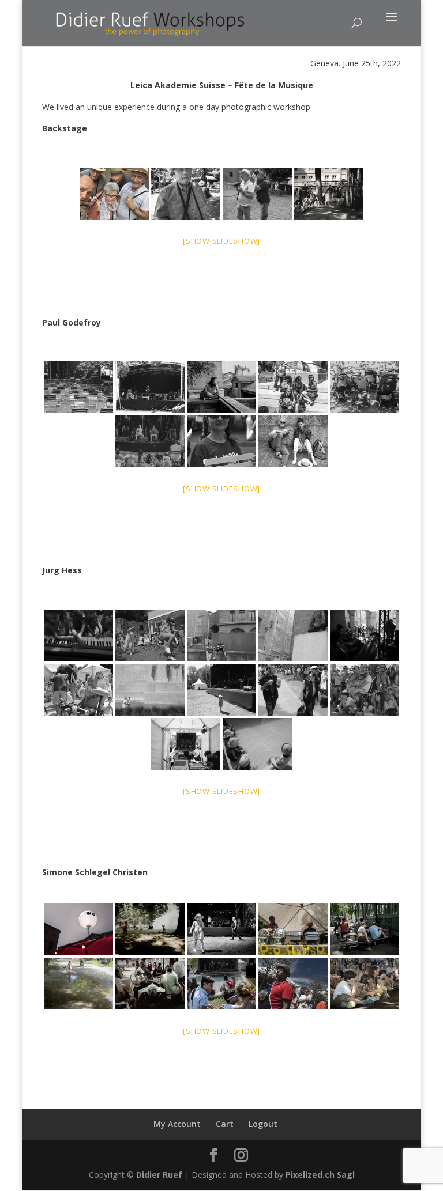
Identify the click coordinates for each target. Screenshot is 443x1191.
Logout (263, 1123)
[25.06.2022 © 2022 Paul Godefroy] (78, 387)
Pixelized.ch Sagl (320, 1174)
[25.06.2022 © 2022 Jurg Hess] (78, 635)
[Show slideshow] (221, 241)
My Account (177, 1123)
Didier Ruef (159, 1174)
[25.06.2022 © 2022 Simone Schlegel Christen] (78, 929)
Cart (225, 1123)
